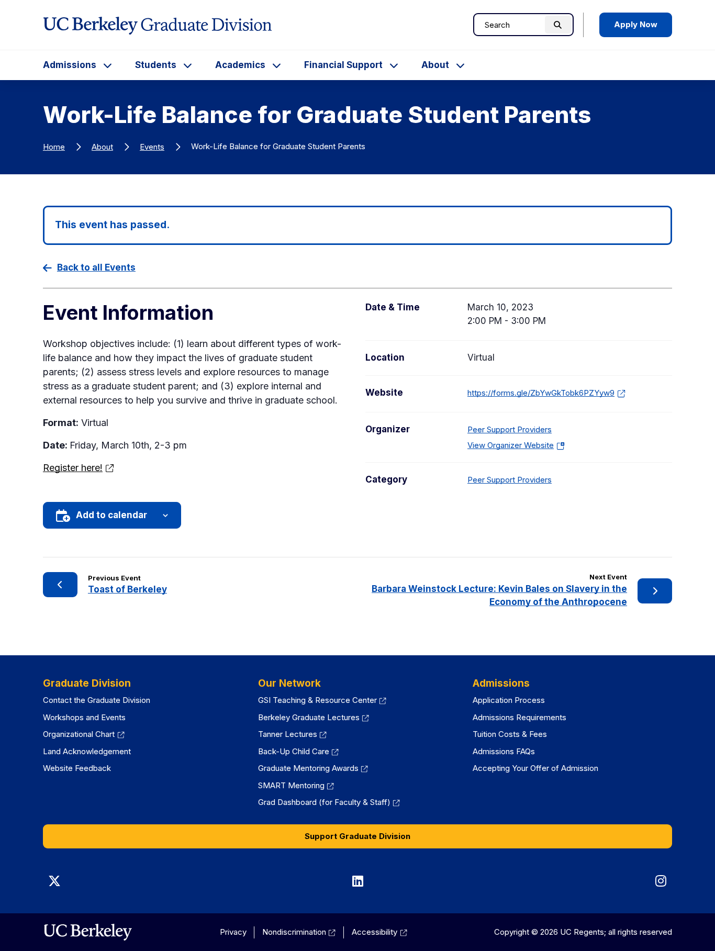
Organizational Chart (79, 734)
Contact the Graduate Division (96, 700)
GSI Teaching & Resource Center (317, 700)
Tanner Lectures (287, 734)
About (435, 65)
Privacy (233, 932)
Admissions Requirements (519, 717)
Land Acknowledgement (87, 751)
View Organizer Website (514, 445)
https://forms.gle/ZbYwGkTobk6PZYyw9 (541, 393)
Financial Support (343, 65)
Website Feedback (77, 768)
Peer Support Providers (509, 429)
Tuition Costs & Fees (510, 734)
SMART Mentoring (291, 785)
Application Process (509, 700)
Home (54, 147)
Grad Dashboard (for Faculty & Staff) (324, 802)
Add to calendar (111, 515)
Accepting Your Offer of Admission (535, 768)
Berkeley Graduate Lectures (309, 717)
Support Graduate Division (357, 836)
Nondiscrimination (294, 932)
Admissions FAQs (504, 751)
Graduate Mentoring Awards (308, 768)
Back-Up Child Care (293, 751)
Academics (240, 65)
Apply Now (635, 24)
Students (155, 65)
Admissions (69, 65)
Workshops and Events (84, 717)
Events (152, 147)
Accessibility (374, 932)
